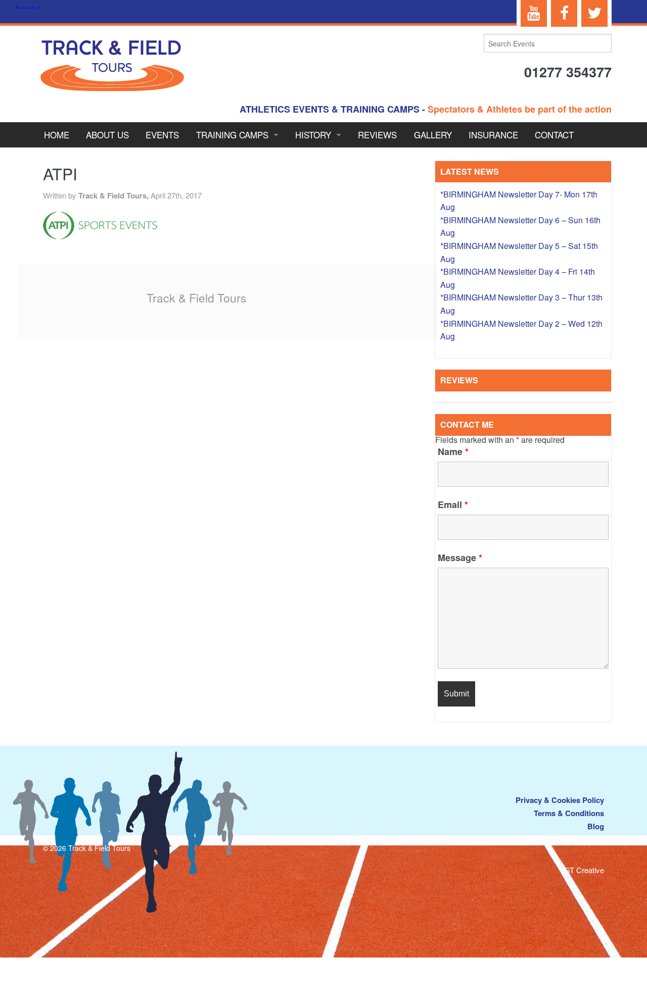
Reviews (377, 134)
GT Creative (584, 870)
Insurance (493, 134)
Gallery (433, 134)
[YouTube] (534, 13)
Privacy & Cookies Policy (560, 799)
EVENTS (162, 134)
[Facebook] (564, 13)
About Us (107, 134)
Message (460, 557)
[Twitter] (594, 13)
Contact (554, 134)
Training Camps (232, 134)
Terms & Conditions (569, 813)
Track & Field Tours (197, 297)
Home (56, 134)
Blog (595, 826)
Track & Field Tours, (114, 195)
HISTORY (313, 134)
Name (453, 451)
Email (453, 504)
